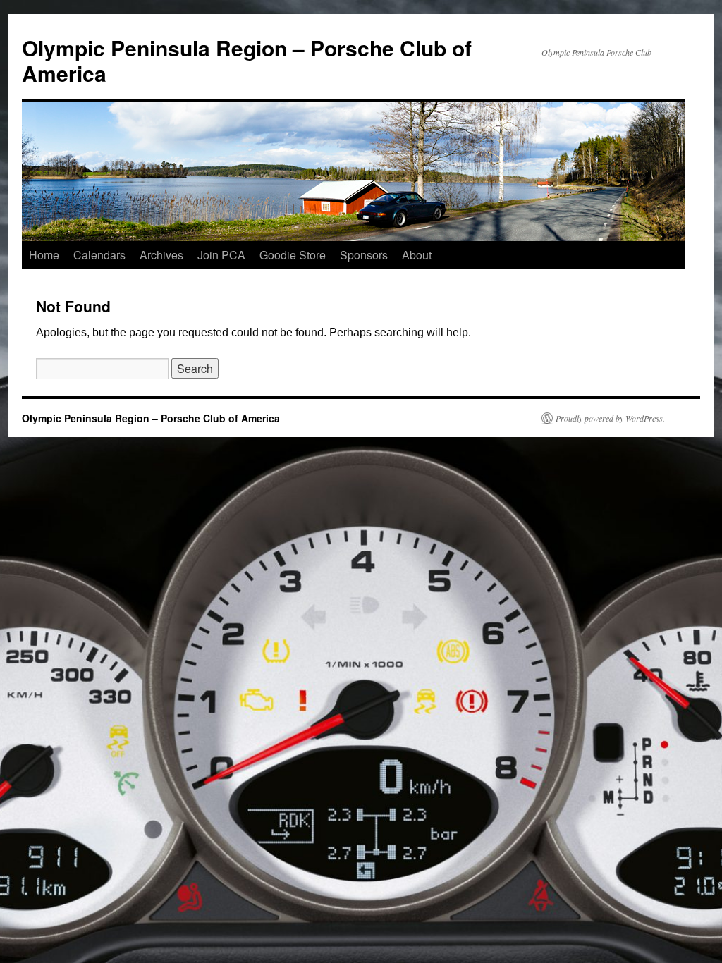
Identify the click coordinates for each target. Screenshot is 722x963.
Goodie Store (292, 255)
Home (44, 255)
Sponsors (364, 255)
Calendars (99, 255)
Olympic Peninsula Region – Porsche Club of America (247, 60)
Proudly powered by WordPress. (610, 418)
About (417, 255)
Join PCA (221, 255)
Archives (161, 255)
